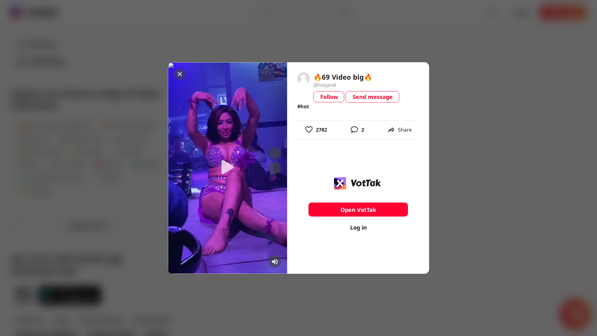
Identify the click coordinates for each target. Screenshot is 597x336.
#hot (303, 106)
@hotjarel (324, 85)
